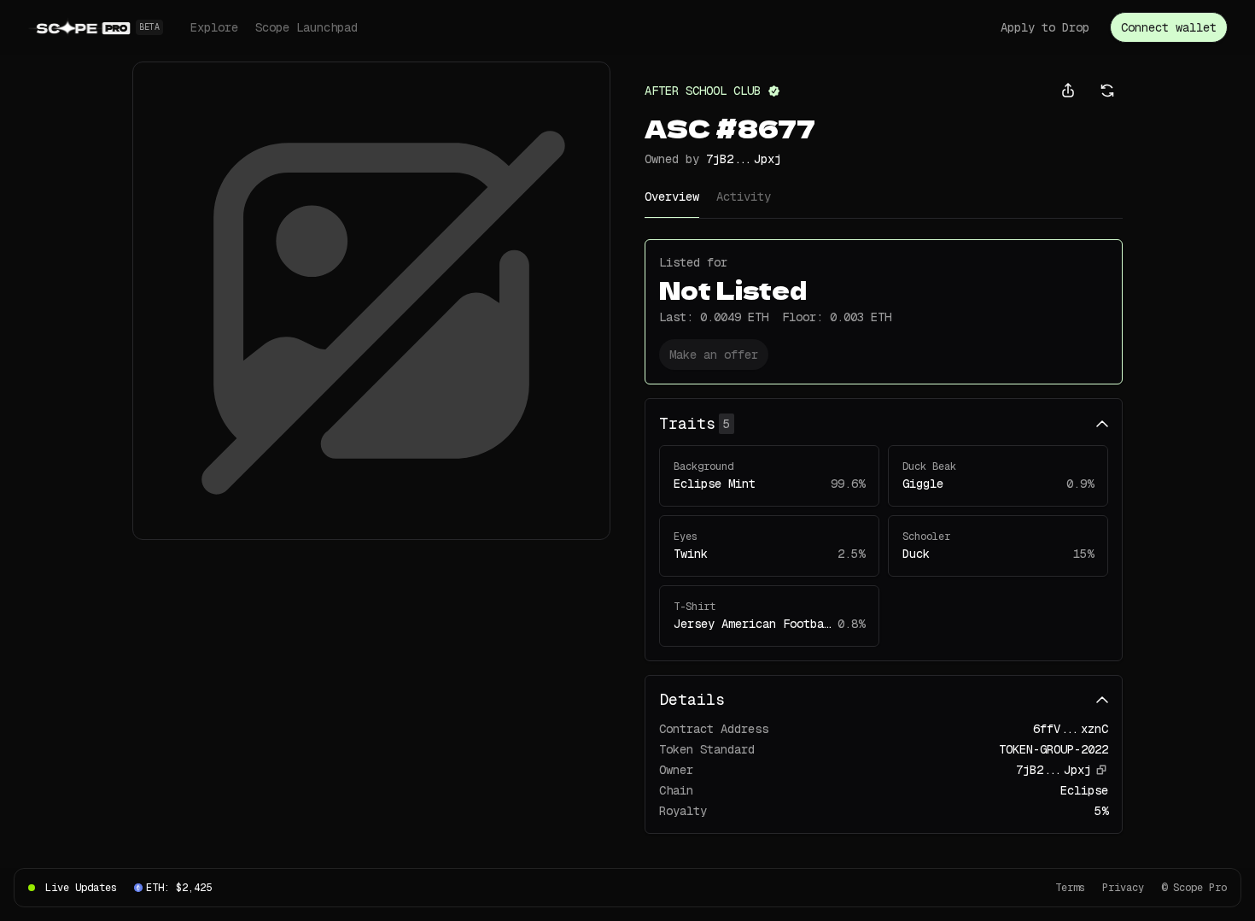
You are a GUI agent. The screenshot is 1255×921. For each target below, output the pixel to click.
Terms (1070, 888)
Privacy (1123, 888)
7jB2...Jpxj (743, 159)
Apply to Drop (1045, 27)
